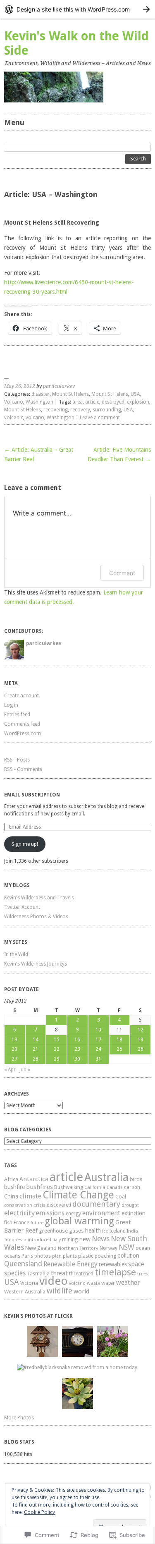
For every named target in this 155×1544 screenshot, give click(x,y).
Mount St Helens (70, 394)
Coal (120, 1196)
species (15, 1273)
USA (135, 394)
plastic (85, 1256)
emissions (50, 1213)
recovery (80, 410)
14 (35, 1039)
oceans (12, 1256)
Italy (56, 1239)
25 (119, 1049)
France (21, 1222)
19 (140, 1039)
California (94, 1187)
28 (35, 1059)
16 (77, 1039)
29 (57, 1059)
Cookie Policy (39, 1512)
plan (57, 1256)
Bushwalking (68, 1187)
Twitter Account (22, 907)
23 (77, 1049)
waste (93, 1283)
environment (101, 1213)
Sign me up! (25, 844)
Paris (27, 1256)
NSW (126, 1247)
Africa (11, 1179)
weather (128, 1282)
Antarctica (33, 1179)
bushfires (39, 1187)
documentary (96, 1204)
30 (77, 1059)
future (37, 1223)
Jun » (24, 1070)
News (101, 1239)
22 (57, 1049)
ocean (143, 1248)
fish (8, 1222)
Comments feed (22, 724)
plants (70, 1256)
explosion (138, 402)
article (92, 402)
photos (42, 1256)
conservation (18, 1205)
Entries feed (17, 714)
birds (136, 1179)
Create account (21, 696)
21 (35, 1049)
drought (130, 1205)
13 (14, 1039)
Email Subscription (32, 795)
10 (98, 1030)
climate (30, 1196)
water (108, 1282)
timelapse (115, 1272)
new (85, 1239)
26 (140, 1049)
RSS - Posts (17, 760)
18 (119, 1039)
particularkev (59, 386)
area (77, 402)
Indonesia (15, 1239)
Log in (11, 705)
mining (70, 1239)
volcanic (13, 417)
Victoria (29, 1283)
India (132, 1231)
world (81, 1291)
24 (98, 1049)
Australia (106, 1177)
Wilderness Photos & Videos (36, 916)
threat (59, 1273)
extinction (133, 1213)
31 (98, 1059)
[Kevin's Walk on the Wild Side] (77, 87)
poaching (105, 1256)
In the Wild (16, 954)
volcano (35, 417)
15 (57, 1039)
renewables (113, 1264)
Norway (108, 1248)
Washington (39, 402)
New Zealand (41, 1248)
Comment (122, 572)
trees (142, 1274)
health (93, 1230)
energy (73, 1214)
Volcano (13, 402)
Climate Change (78, 1195)
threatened (81, 1274)
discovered (59, 1205)
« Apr (10, 1070)
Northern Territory (78, 1248)
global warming (79, 1221)
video (53, 1281)
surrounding (107, 410)
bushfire (14, 1187)
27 (14, 1059)
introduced (39, 1239)
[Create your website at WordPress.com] (77, 9)
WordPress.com (22, 733)
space (136, 1264)
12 (140, 1030)
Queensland (23, 1264)
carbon (132, 1187)
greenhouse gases (61, 1231)
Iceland (117, 1231)
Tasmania (38, 1274)
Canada (115, 1187)
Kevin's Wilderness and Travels (39, 898)
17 (98, 1039)
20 (14, 1049)
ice (105, 1231)
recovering (55, 410)
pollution (128, 1255)
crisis (39, 1205)
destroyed (113, 402)
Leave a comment (100, 417)
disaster (40, 394)
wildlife (59, 1290)
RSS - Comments (23, 769)
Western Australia (24, 1292)
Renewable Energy (70, 1264)
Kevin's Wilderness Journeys (35, 964)
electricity (19, 1213)
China (11, 1196)
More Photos (19, 1418)
